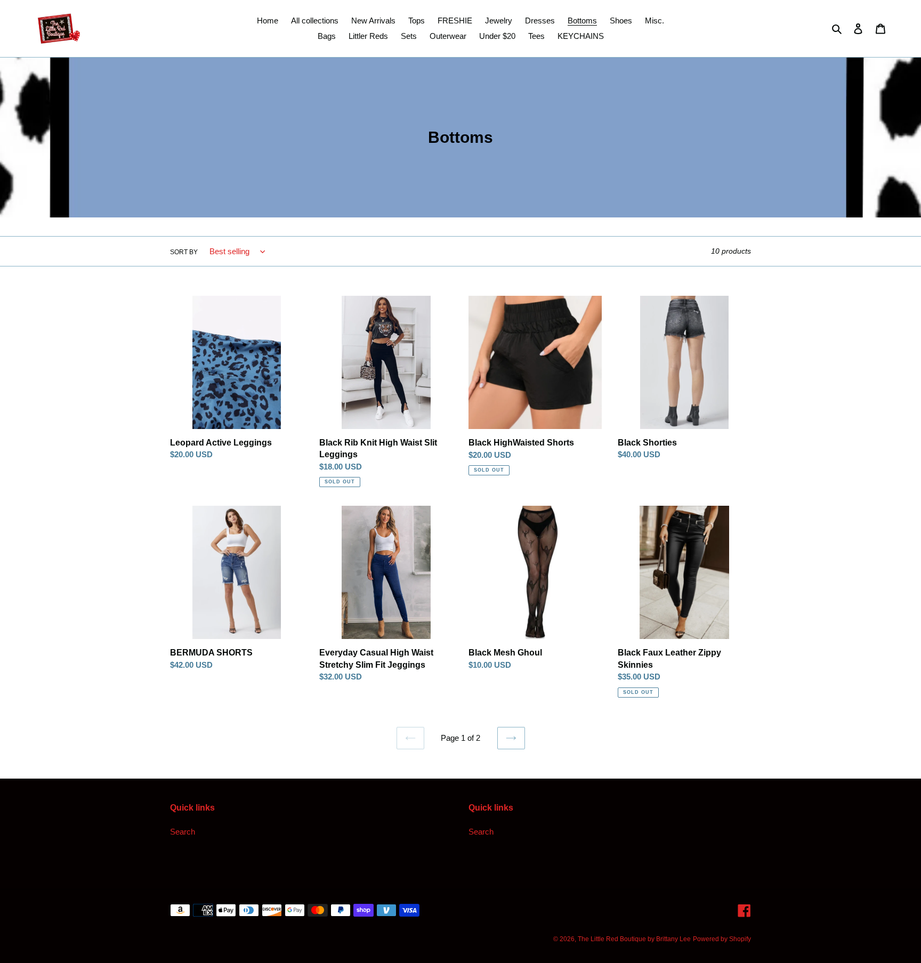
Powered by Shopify (722, 939)
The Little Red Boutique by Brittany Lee (634, 939)
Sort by (184, 252)
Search (182, 831)
